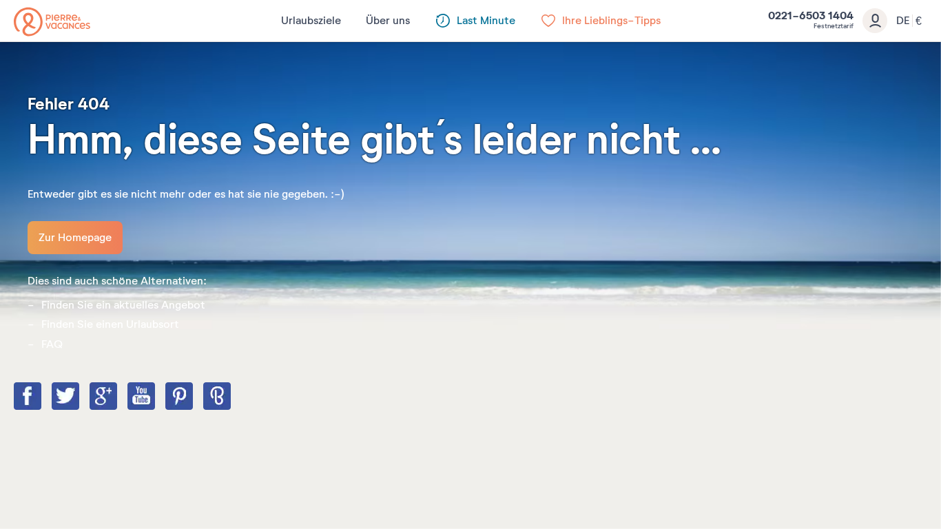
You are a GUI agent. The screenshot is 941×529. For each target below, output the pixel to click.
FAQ (52, 344)
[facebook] (41, 397)
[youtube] (155, 397)
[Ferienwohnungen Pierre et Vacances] (52, 21)
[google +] (117, 397)
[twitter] (79, 397)
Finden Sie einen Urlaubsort (110, 324)
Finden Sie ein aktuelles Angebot (123, 305)
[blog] (231, 397)
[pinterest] (193, 397)
